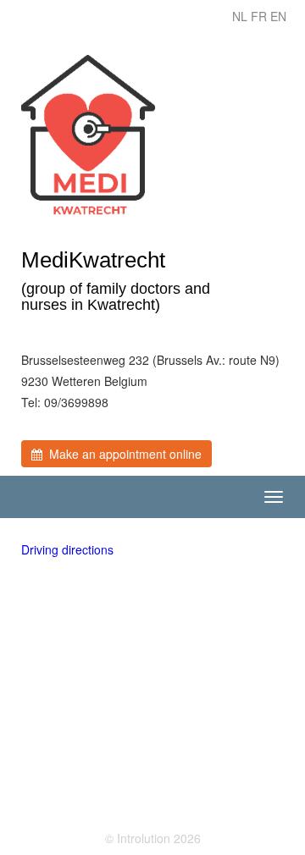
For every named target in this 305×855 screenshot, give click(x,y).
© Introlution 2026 (153, 838)
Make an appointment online (122, 453)
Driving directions (67, 549)
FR (259, 16)
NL (239, 16)
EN (278, 16)
